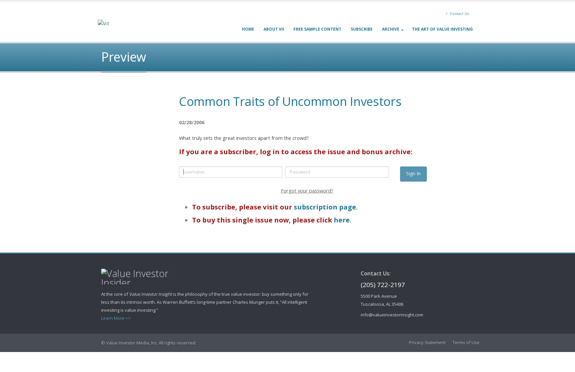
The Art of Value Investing (442, 29)
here (342, 219)
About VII (274, 29)
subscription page (325, 206)
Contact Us (459, 13)
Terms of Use (466, 342)
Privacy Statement (427, 342)
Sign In (413, 173)
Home (248, 29)
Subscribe (362, 29)
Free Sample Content (317, 29)
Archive (390, 29)
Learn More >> (116, 318)
